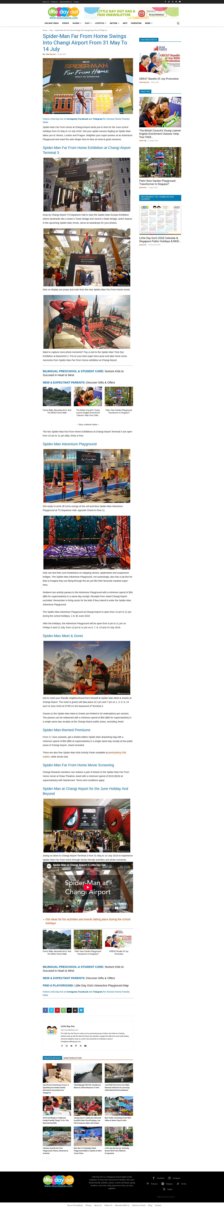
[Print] (75, 1010)
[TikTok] (177, 1183)
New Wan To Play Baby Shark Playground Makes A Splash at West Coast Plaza (88, 1150)
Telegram (98, 119)
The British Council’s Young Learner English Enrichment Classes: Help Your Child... (88, 412)
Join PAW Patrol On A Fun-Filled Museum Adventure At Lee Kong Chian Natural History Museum (117, 1087)
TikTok (183, 1184)
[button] (178, 23)
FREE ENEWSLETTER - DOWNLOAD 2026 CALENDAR (157, 198)
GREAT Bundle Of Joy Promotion (159, 78)
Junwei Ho (142, 187)
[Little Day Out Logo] (63, 13)
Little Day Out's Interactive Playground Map (102, 985)
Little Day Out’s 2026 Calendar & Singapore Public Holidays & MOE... (160, 239)
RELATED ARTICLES (52, 1058)
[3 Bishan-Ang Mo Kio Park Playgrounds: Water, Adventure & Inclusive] (57, 1136)
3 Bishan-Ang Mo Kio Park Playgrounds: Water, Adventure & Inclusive (55, 1150)
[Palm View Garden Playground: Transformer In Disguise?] (119, 396)
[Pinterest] (57, 1010)
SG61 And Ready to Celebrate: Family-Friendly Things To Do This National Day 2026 (56, 1120)
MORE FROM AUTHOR (73, 1058)
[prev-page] (44, 1158)
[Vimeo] (176, 1)
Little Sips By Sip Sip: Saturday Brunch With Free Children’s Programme (117, 1150)
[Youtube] (179, 1)
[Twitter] (172, 1)
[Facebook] (165, 1)
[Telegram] (81, 1010)
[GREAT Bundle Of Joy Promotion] (119, 939)
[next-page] (48, 1158)
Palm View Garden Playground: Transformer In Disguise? (157, 182)
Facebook (83, 119)
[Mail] (72, 1046)
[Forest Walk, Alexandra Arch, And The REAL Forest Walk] (57, 396)
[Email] (69, 1010)
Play (51, 30)
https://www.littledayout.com (69, 1030)
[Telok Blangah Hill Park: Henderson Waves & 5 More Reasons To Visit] (88, 1073)
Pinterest (154, 1184)
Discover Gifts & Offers (100, 382)
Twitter (169, 1189)
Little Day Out (50, 54)
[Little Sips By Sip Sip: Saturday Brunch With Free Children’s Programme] (119, 1136)
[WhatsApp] (63, 1010)
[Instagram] (168, 1)
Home (45, 30)
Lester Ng (142, 140)
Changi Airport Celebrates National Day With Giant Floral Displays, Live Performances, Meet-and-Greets (87, 1120)
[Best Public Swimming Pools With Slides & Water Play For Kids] (119, 1106)
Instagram (72, 119)
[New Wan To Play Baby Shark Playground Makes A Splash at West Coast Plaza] (88, 1136)
